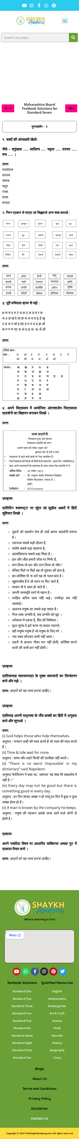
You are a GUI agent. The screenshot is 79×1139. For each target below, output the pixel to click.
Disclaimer (39, 1108)
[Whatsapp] (26, 971)
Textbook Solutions (22, 983)
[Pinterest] (53, 971)
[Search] (73, 37)
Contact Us (39, 1118)
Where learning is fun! (39, 919)
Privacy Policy (40, 1098)
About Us (39, 1079)
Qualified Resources (57, 983)
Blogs (39, 1069)
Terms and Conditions (39, 1088)
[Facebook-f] (35, 971)
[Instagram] (44, 971)
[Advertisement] (39, 72)
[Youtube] (16, 971)
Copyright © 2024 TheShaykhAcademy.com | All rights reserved (39, 1133)
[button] (64, 20)
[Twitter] (62, 971)
